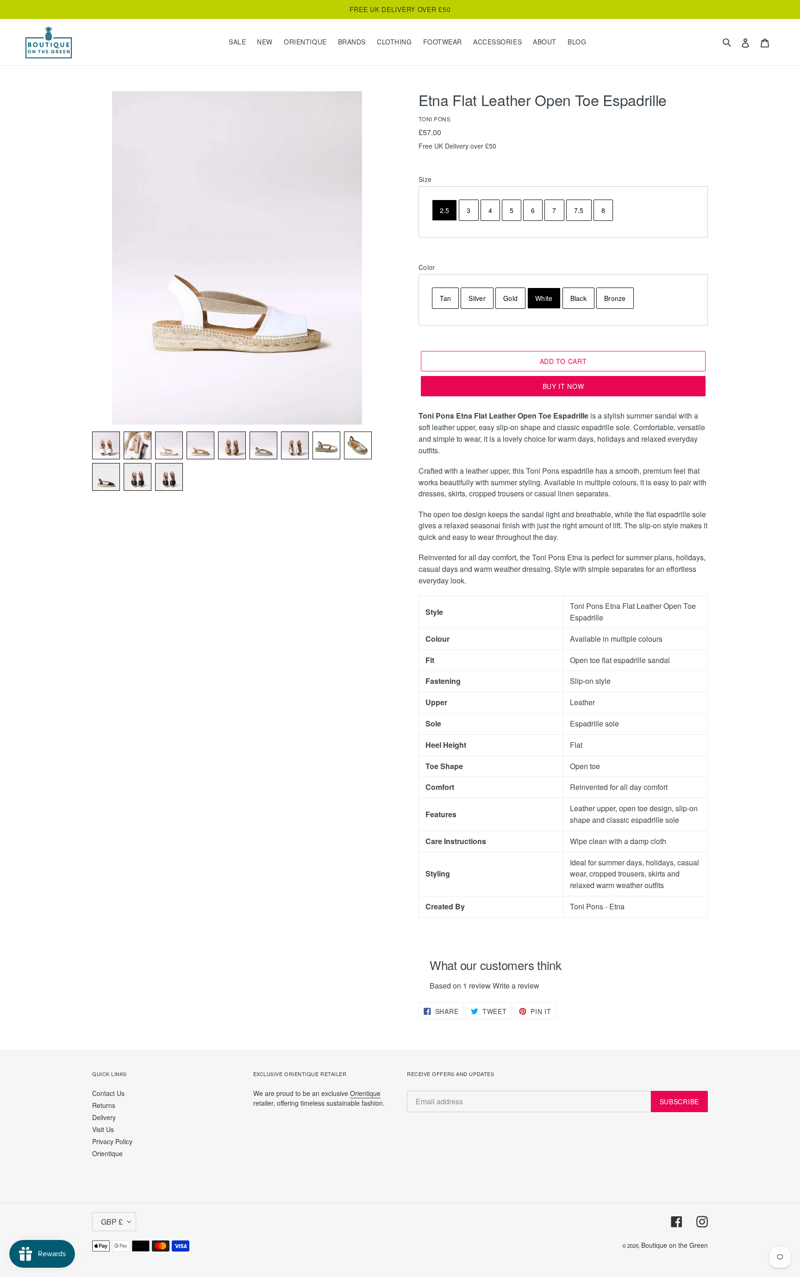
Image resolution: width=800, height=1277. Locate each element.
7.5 (579, 210)
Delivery (104, 1117)
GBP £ (112, 1221)
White (543, 298)
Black (578, 298)
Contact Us (108, 1093)
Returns (103, 1105)
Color (427, 267)
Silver (477, 298)
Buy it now (563, 386)
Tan (445, 298)
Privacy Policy (112, 1141)
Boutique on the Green (674, 1245)
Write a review (516, 985)
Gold (510, 298)
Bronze (615, 298)
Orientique (107, 1153)
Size (425, 179)
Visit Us (103, 1129)
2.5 (445, 210)
